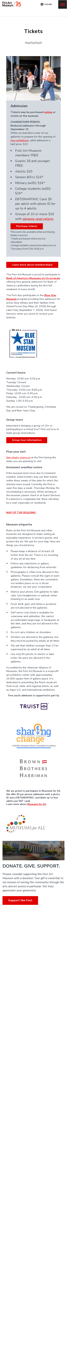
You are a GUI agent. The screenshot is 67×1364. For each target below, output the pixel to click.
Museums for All (36, 804)
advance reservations (38, 219)
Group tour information (26, 440)
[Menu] (62, 4)
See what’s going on (18, 457)
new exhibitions (20, 140)
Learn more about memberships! (32, 264)
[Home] (12, 4)
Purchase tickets (26, 226)
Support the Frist (20, 900)
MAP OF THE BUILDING (21, 512)
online (48, 112)
